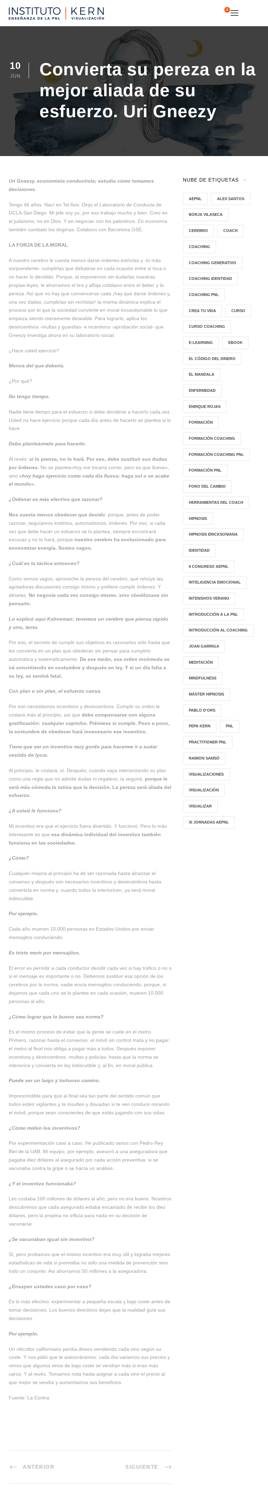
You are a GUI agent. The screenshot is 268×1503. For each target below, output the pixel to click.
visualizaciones (206, 774)
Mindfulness (202, 678)
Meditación (201, 662)
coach (230, 230)
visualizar (200, 806)
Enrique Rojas (205, 406)
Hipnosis (198, 518)
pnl (229, 726)
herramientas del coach (216, 502)
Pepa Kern (199, 726)
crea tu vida (202, 311)
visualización (204, 790)
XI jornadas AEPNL (209, 822)
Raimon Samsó (204, 758)
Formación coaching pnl (216, 454)
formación (201, 422)
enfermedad (202, 390)
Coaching (199, 247)
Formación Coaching (212, 438)
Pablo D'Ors (202, 710)
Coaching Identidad (210, 278)
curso (238, 311)
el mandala (201, 374)
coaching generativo (212, 263)
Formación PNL (205, 470)
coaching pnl (204, 294)
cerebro (198, 230)
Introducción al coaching (218, 630)
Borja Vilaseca (206, 214)
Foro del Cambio (207, 486)
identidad (199, 550)
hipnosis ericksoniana (213, 534)
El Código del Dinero (212, 359)
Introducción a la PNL (213, 614)
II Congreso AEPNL (209, 566)
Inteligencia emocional (215, 582)
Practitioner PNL (207, 742)
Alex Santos (230, 199)
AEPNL (195, 199)
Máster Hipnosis (206, 694)
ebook (235, 342)
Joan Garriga (204, 646)
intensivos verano (209, 598)
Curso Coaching (207, 326)
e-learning (201, 342)
